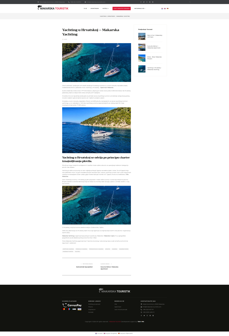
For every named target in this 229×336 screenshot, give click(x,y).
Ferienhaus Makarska (81, 249)
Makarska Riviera (123, 249)
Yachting (77, 251)
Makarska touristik (68, 251)
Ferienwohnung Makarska (96, 249)
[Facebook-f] (141, 2)
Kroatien (107, 249)
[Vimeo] (152, 2)
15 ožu (65, 39)
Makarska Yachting (68, 236)
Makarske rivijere (109, 236)
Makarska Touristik (115, 321)
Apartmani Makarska (106, 87)
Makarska (114, 249)
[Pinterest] (149, 2)
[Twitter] (143, 2)
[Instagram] (146, 2)
